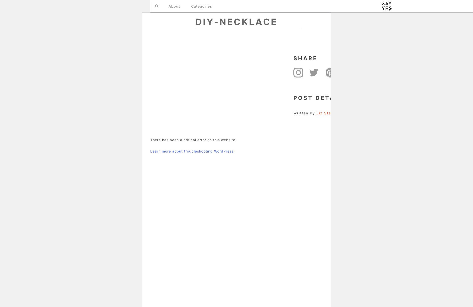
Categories (201, 6)
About (174, 6)
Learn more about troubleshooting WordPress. (192, 151)
